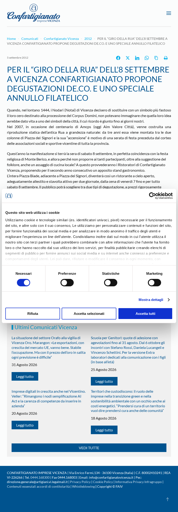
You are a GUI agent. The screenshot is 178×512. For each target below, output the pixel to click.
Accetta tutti (145, 314)
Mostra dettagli (151, 300)
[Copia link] (156, 58)
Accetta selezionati (89, 314)
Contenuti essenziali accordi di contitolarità (38, 486)
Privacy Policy (80, 482)
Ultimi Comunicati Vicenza (46, 327)
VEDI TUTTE (89, 448)
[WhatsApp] (147, 58)
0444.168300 (40, 477)
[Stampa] (166, 58)
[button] (168, 13)
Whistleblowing (83, 486)
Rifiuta (32, 314)
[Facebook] (118, 58)
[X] (128, 58)
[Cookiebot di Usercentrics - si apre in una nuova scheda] (152, 195)
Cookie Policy (103, 482)
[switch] (67, 282)
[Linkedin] (137, 58)
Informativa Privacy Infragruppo (138, 482)
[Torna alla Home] (33, 13)
